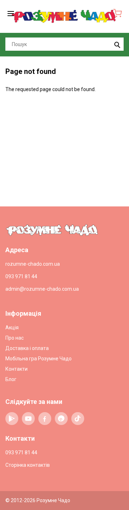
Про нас (14, 338)
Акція (12, 327)
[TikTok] (77, 418)
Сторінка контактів (27, 465)
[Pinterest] (61, 418)
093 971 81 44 (21, 276)
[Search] (116, 44)
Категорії (12, 13)
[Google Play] (11, 418)
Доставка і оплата (27, 348)
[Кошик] (117, 13)
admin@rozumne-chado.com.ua (42, 289)
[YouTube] (28, 418)
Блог (10, 379)
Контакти (16, 369)
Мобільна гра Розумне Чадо (38, 358)
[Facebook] (44, 418)
